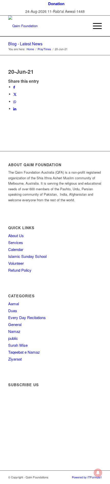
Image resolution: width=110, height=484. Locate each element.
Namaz (14, 331)
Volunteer (16, 263)
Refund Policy (19, 270)
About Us (16, 235)
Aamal (13, 303)
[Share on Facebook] (14, 87)
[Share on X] (15, 94)
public (13, 338)
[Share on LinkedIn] (14, 108)
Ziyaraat (15, 359)
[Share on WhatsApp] (14, 101)
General (14, 324)
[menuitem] (56, 3)
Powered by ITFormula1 (87, 477)
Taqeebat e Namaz (24, 352)
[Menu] (95, 26)
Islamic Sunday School (27, 256)
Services (15, 242)
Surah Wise (18, 345)
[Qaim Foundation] (45, 26)
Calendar (15, 249)
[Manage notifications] (98, 473)
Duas (12, 310)
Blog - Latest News (25, 44)
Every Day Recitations (27, 317)
